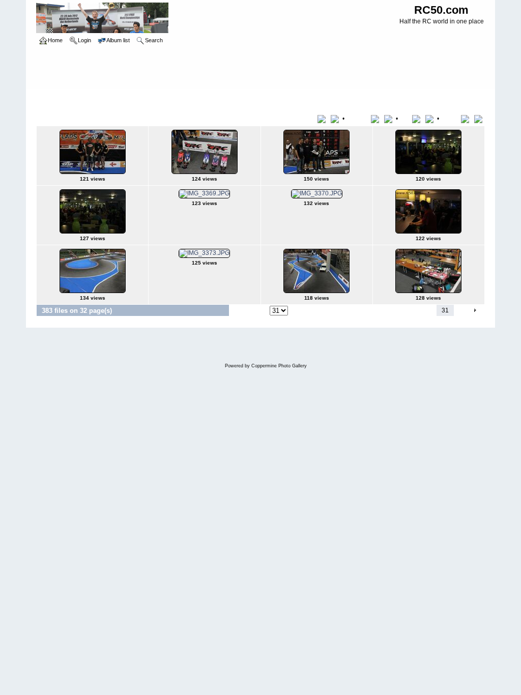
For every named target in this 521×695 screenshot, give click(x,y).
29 (417, 310)
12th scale (168, 98)
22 (328, 310)
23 (340, 310)
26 (379, 310)
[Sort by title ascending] (323, 118)
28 (404, 310)
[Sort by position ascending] (467, 118)
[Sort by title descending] (336, 118)
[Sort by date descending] (430, 118)
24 (353, 310)
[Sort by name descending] (389, 118)
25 (366, 310)
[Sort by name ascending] (377, 118)
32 (460, 310)
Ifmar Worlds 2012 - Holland (109, 98)
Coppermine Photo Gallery (279, 365)
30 (429, 310)
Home (55, 98)
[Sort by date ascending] (418, 118)
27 (391, 310)
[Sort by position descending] (479, 118)
